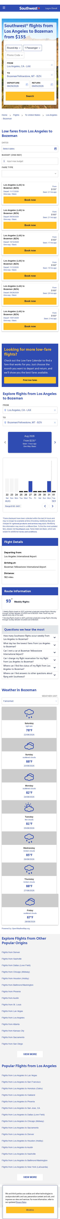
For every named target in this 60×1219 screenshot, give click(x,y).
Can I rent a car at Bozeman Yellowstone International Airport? (22, 652)
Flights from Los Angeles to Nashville (19, 1154)
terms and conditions (28, 532)
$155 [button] (20, 37)
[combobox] (30, 410)
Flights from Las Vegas (12, 1011)
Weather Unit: (50, 696)
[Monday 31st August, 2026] (49, 486)
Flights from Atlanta (11, 1024)
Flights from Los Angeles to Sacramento (20, 1128)
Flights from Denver (11, 952)
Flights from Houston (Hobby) (15, 978)
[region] (30, 1202)
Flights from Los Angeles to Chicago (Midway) (23, 1121)
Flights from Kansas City (13, 1031)
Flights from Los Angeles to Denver (18, 1134)
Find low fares (30, 380)
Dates (5, 142)
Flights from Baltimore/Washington (17, 985)
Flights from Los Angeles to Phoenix (18, 1101)
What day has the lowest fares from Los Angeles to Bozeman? (26, 645)
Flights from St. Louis (11, 1004)
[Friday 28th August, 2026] (35, 491)
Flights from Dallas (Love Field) (16, 965)
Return (36, 83)
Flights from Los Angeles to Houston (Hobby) (22, 1141)
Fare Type (7, 167)
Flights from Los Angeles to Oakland (18, 1095)
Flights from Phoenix (11, 991)
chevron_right (55, 442)
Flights (16, 115)
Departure (13, 83)
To (8, 73)
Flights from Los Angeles (13, 1018)
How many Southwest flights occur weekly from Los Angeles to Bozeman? (26, 638)
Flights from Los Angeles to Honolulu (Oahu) (22, 1088)
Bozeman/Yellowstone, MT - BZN (24, 76)
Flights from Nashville (12, 959)
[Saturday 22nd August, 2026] (7, 485)
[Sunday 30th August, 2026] (44, 491)
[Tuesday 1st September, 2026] (54, 491)
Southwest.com (22, 529)
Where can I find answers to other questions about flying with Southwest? (27, 675)
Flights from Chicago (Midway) (16, 972)
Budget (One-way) (12, 155)
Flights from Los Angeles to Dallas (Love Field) (23, 1114)
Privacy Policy (21, 1202)
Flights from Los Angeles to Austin (17, 1147)
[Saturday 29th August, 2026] (40, 491)
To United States (32, 115)
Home (4, 115)
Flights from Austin (10, 998)
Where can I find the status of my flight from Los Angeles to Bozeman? (26, 667)
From (10, 63)
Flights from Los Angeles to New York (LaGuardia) (25, 1167)
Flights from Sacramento (13, 1037)
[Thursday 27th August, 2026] (30, 486)
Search (30, 96)
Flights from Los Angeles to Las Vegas (19, 1075)
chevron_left (5, 442)
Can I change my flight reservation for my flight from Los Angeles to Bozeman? (25, 660)
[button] (4, 7)
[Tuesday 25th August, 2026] (21, 491)
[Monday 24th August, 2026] (16, 485)
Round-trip (12, 48)
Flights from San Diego (12, 1044)
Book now (30, 200)
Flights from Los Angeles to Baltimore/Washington (24, 1160)
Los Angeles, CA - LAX (19, 66)
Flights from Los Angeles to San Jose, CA (21, 1108)
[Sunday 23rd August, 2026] (12, 485)
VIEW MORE (30, 1054)
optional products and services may (27, 524)
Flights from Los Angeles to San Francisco (21, 1082)
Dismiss (30, 1210)
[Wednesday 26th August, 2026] (26, 491)
